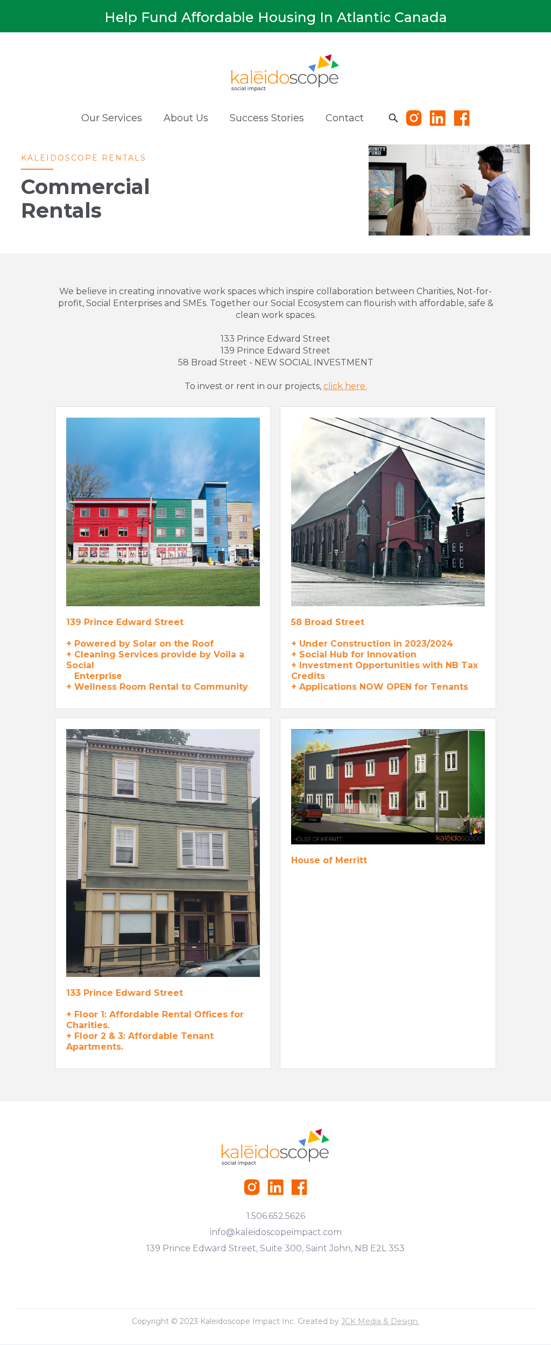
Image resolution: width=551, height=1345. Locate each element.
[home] (285, 73)
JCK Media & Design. (380, 1321)
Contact (345, 118)
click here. (345, 386)
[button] (111, 118)
